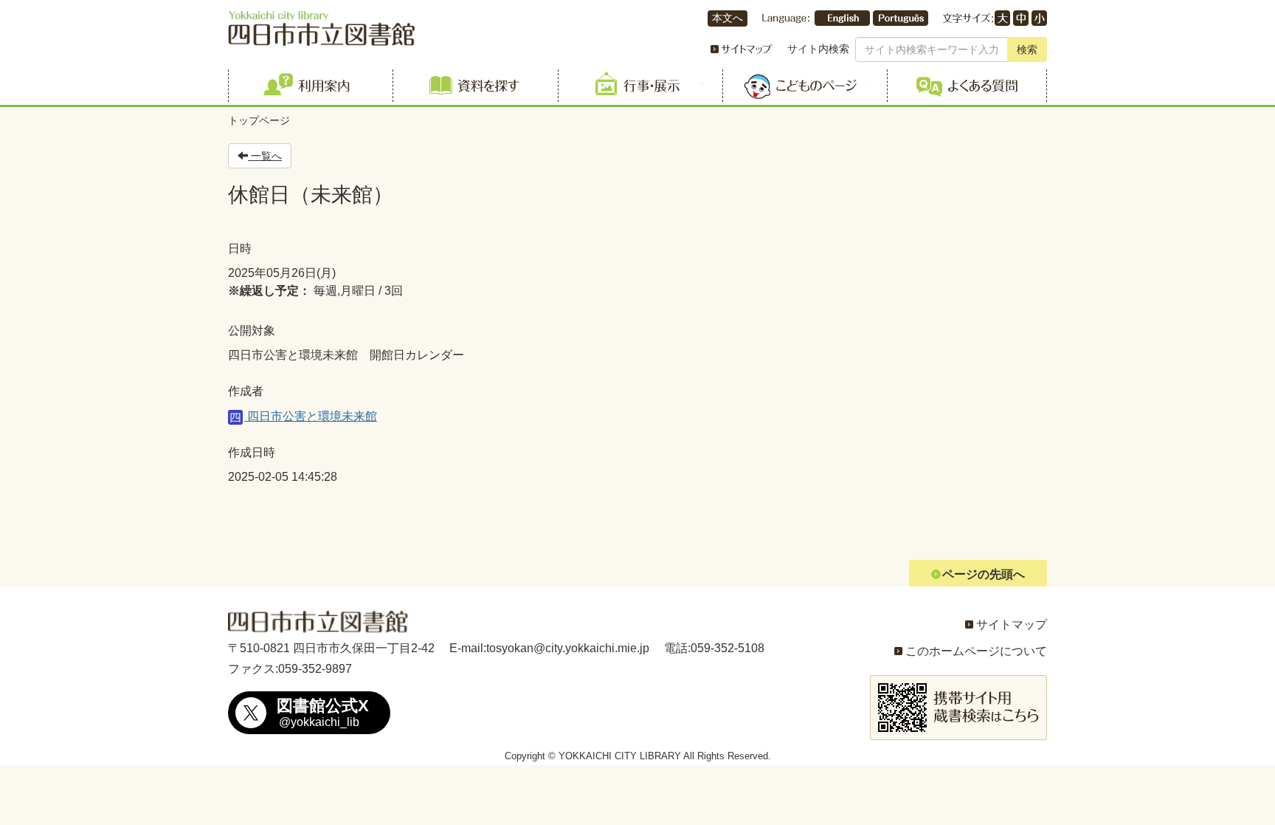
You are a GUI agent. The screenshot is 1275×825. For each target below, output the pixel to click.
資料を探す (472, 85)
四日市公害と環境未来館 (310, 416)
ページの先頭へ (983, 574)
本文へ (727, 18)
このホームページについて (976, 651)
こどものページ (802, 85)
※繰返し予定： (269, 290)
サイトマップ (1011, 624)
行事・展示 (637, 85)
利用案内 (308, 85)
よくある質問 (967, 85)
